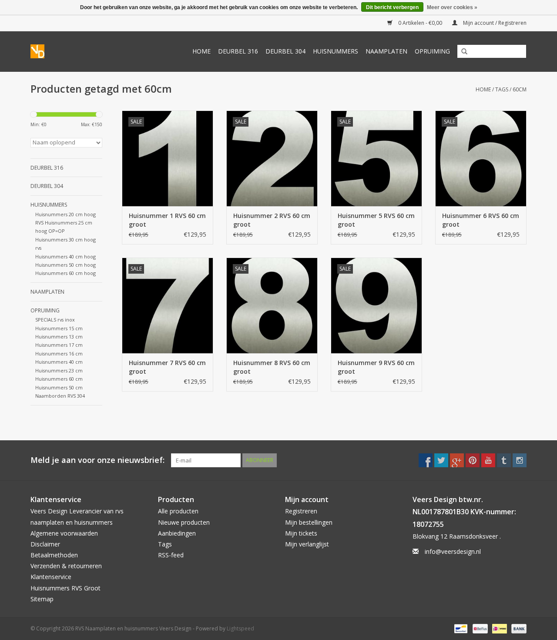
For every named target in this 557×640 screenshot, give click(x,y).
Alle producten (178, 511)
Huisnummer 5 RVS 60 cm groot (376, 219)
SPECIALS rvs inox (55, 319)
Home (201, 51)
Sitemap (42, 599)
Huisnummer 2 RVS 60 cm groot (271, 219)
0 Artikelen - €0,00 (420, 23)
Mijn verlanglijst (307, 544)
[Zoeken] (461, 51)
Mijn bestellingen (308, 522)
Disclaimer (45, 544)
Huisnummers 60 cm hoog (65, 273)
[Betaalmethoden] (460, 628)
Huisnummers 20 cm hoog (65, 214)
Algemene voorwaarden (64, 533)
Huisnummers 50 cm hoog (65, 264)
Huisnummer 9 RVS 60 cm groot (376, 367)
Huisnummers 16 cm (59, 353)
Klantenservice (50, 577)
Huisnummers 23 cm (59, 370)
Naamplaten (386, 51)
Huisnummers (335, 51)
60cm (520, 89)
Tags (501, 89)
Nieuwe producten (184, 522)
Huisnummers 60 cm (59, 378)
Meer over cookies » (452, 7)
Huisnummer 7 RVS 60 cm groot (167, 367)
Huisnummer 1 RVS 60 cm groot (167, 219)
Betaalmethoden (54, 555)
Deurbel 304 (285, 51)
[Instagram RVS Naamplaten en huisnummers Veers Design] (520, 460)
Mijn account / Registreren (494, 23)
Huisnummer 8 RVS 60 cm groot (271, 367)
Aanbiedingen (177, 533)
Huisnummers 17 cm (59, 345)
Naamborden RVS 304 (60, 395)
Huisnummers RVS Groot (65, 588)
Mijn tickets (301, 533)
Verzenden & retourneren (66, 566)
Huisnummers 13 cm (59, 336)
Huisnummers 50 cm (59, 387)
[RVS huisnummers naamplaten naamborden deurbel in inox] (40, 51)
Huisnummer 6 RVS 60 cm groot (480, 219)
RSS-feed (171, 555)
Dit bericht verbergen (392, 7)
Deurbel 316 (238, 51)
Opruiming (432, 51)
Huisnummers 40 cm (59, 362)
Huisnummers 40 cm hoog (65, 256)
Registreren (301, 511)
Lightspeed (240, 628)
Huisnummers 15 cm (59, 328)
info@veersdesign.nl (453, 551)
